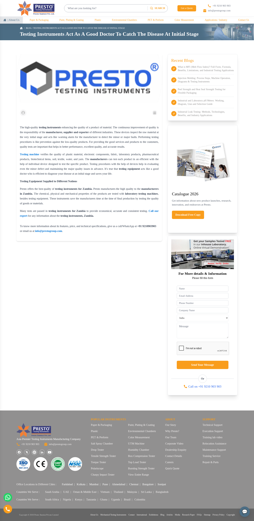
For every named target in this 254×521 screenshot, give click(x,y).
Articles (169, 515)
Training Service (211, 456)
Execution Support (213, 431)
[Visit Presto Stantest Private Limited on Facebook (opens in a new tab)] (19, 452)
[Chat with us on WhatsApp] (7, 497)
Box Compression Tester (141, 456)
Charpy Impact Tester (102, 474)
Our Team (170, 437)
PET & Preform (156, 20)
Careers (169, 462)
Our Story (170, 424)
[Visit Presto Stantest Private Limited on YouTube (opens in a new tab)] (49, 452)
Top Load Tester (137, 462)
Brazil (127, 499)
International (142, 515)
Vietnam (105, 491)
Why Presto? (172, 431)
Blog (29, 28)
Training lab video (212, 437)
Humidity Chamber (138, 449)
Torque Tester (98, 462)
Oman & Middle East (84, 491)
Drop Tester (97, 449)
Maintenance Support (214, 449)
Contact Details (173, 456)
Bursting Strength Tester (141, 468)
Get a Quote (187, 8)
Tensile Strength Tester (103, 456)
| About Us (13, 19)
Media (177, 515)
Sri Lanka (146, 491)
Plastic (98, 20)
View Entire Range (138, 474)
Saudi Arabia (52, 491)
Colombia (139, 499)
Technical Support (212, 424)
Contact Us (243, 20)
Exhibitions (153, 515)
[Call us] (7, 509)
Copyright (231, 515)
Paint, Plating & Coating (71, 20)
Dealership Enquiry (175, 449)
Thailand (118, 491)
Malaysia (132, 491)
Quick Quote (172, 468)
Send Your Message (202, 364)
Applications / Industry (216, 20)
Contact (131, 515)
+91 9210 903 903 (30, 444)
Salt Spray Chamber (102, 443)
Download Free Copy (188, 214)
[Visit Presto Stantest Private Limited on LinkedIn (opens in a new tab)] (42, 452)
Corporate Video (174, 443)
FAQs (199, 515)
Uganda (115, 499)
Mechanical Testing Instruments (113, 515)
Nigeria (67, 499)
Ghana (103, 499)
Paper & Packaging (39, 20)
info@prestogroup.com (60, 444)
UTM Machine (136, 443)
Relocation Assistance (214, 443)
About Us (94, 515)
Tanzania (91, 499)
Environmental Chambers (124, 20)
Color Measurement (184, 20)
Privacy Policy (218, 515)
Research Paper (188, 515)
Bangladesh (162, 491)
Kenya (78, 499)
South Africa (52, 499)
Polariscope (97, 468)
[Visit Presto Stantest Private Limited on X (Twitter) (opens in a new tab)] (27, 452)
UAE (66, 491)
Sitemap (207, 515)
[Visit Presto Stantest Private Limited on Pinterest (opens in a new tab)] (34, 452)
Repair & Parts (211, 462)
